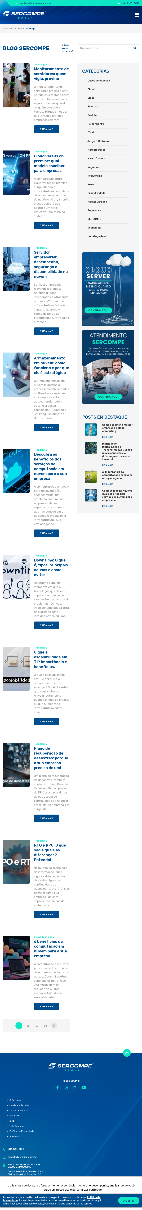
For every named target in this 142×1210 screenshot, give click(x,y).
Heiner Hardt (95, 123)
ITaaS (91, 132)
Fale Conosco (17, 1126)
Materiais (14, 1115)
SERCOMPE (94, 219)
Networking (94, 175)
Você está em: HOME (13, 28)
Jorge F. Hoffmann (98, 141)
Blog (12, 1121)
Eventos (92, 106)
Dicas (90, 98)
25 (45, 1025)
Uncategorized (96, 236)
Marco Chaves (96, 158)
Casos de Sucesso (98, 80)
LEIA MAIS (107, 437)
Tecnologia (40, 64)
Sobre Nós (15, 1136)
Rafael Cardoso (97, 201)
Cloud (37, 937)
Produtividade (96, 193)
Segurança (94, 210)
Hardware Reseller (19, 1105)
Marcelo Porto (96, 149)
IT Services (15, 1100)
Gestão (92, 115)
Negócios (93, 167)
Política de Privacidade (22, 1131)
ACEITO (128, 1200)
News (90, 184)
